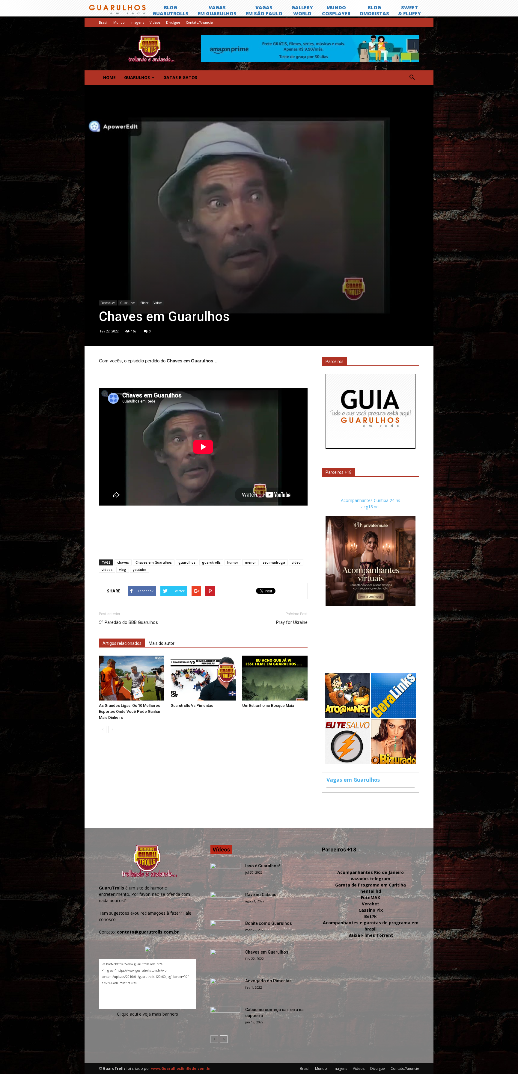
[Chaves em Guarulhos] (225, 959)
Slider (144, 303)
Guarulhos (137, 77)
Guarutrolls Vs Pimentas (192, 705)
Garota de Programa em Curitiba (370, 885)
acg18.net (370, 506)
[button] (412, 77)
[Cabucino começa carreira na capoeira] (225, 1017)
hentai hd (370, 891)
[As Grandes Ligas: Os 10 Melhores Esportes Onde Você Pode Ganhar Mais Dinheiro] (131, 678)
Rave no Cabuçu (260, 894)
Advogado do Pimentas (268, 980)
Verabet (370, 904)
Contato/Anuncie (199, 22)
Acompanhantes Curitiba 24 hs (370, 500)
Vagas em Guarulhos (353, 779)
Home (109, 77)
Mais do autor (161, 643)
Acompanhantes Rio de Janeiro (370, 872)
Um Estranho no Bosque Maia (268, 705)
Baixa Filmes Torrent (370, 935)
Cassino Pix (371, 910)
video (296, 562)
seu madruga (274, 562)
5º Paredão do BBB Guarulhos (128, 622)
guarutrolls (211, 562)
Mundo (119, 22)
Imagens (137, 22)
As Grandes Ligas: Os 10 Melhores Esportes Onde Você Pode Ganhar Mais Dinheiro (129, 711)
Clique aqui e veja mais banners (147, 1014)
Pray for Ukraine (292, 622)
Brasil (103, 22)
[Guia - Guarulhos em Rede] (370, 447)
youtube (139, 569)
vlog (122, 569)
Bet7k (370, 916)
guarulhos (186, 562)
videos (107, 569)
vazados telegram (370, 878)
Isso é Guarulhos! (262, 865)
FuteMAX (370, 897)
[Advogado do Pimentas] (225, 988)
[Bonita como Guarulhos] (225, 930)
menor (250, 562)
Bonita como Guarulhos (268, 923)
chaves (123, 562)
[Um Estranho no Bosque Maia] (275, 678)
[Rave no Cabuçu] (225, 902)
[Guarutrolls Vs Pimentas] (203, 678)
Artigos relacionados (122, 643)
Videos (155, 22)
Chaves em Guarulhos (153, 562)
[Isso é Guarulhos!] (225, 873)
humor (232, 562)
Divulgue (173, 22)
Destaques (108, 303)
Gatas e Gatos (180, 77)
